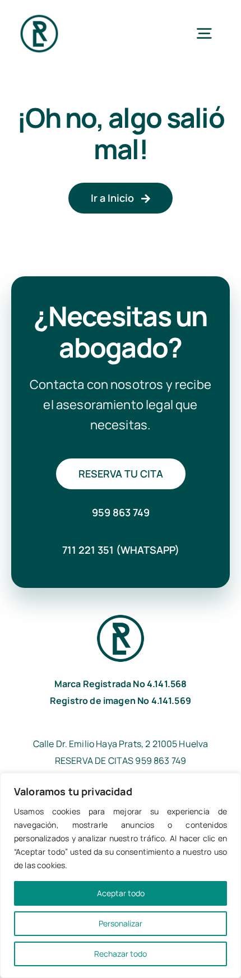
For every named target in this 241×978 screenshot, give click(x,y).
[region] (120, 875)
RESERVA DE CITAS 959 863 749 (120, 760)
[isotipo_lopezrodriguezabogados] (39, 16)
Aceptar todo (121, 893)
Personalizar (120, 923)
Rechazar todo (120, 953)
